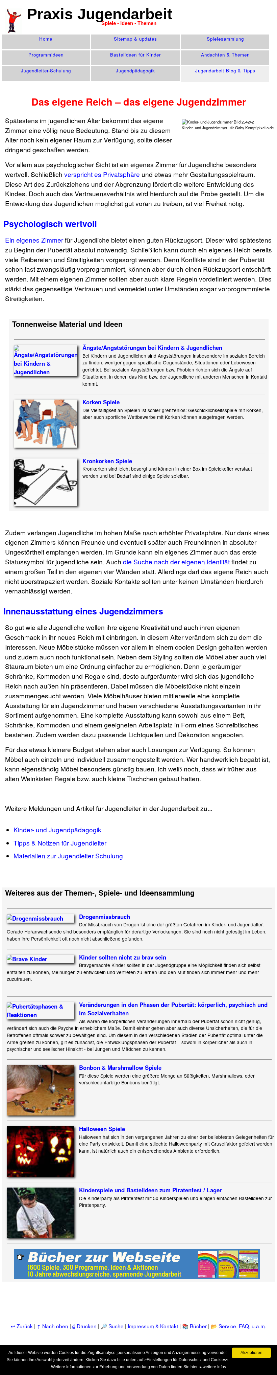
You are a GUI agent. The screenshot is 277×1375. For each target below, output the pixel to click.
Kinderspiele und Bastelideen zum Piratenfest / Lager (150, 1190)
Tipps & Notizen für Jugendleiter (60, 842)
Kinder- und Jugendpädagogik (57, 829)
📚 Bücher (194, 1326)
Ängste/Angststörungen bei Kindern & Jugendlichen (152, 347)
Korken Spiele (101, 402)
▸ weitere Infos (213, 1367)
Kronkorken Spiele (107, 461)
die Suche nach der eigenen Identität (176, 561)
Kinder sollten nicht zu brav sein (122, 957)
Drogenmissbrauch (104, 916)
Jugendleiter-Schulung (46, 70)
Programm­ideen (46, 54)
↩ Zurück (22, 1326)
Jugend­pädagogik (135, 70)
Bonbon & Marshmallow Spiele (120, 1067)
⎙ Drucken (85, 1326)
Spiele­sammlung (225, 39)
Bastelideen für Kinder (135, 54)
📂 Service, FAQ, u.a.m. (238, 1326)
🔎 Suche (112, 1326)
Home (45, 39)
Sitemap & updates (135, 39)
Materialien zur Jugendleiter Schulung (68, 855)
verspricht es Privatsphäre (102, 174)
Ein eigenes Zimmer (34, 239)
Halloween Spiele (102, 1129)
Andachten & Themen (225, 54)
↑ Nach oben (52, 1326)
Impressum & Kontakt (153, 1326)
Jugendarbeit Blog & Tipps (225, 70)
